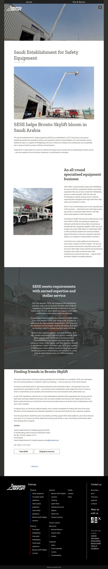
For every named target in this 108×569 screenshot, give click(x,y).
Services (52, 490)
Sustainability (56, 555)
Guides (53, 536)
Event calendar (56, 548)
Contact (70, 493)
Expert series (55, 533)
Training (54, 500)
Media (70, 490)
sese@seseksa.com (52, 440)
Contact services (57, 517)
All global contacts (46, 451)
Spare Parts (55, 504)
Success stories (54, 523)
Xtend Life (55, 514)
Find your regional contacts (94, 500)
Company (52, 542)
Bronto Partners (56, 529)
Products (33, 490)
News (53, 545)
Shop (70, 497)
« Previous (34, 466)
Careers (54, 552)
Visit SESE (23, 451)
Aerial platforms (38, 493)
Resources (52, 526)
